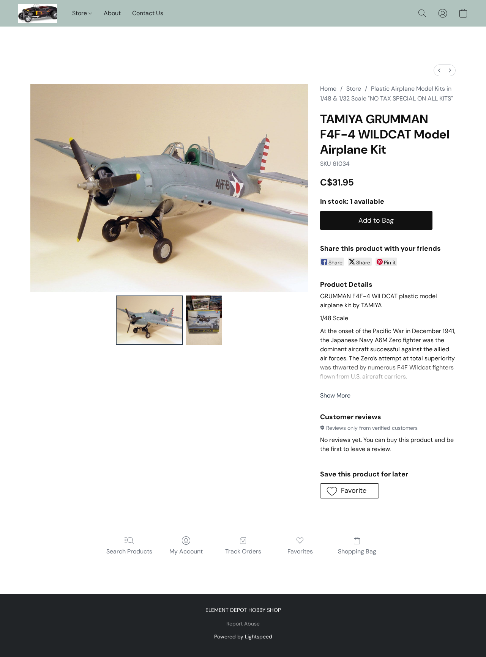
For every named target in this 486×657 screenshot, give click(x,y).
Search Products (129, 551)
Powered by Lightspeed (243, 636)
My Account (186, 551)
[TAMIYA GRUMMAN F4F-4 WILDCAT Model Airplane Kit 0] (149, 320)
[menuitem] (439, 70)
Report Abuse (243, 623)
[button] (37, 13)
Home (328, 89)
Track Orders (243, 551)
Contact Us (147, 13)
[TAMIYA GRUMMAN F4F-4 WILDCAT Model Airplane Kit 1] (204, 320)
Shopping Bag (357, 551)
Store (80, 13)
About (112, 13)
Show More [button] (335, 395)
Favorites (300, 551)
